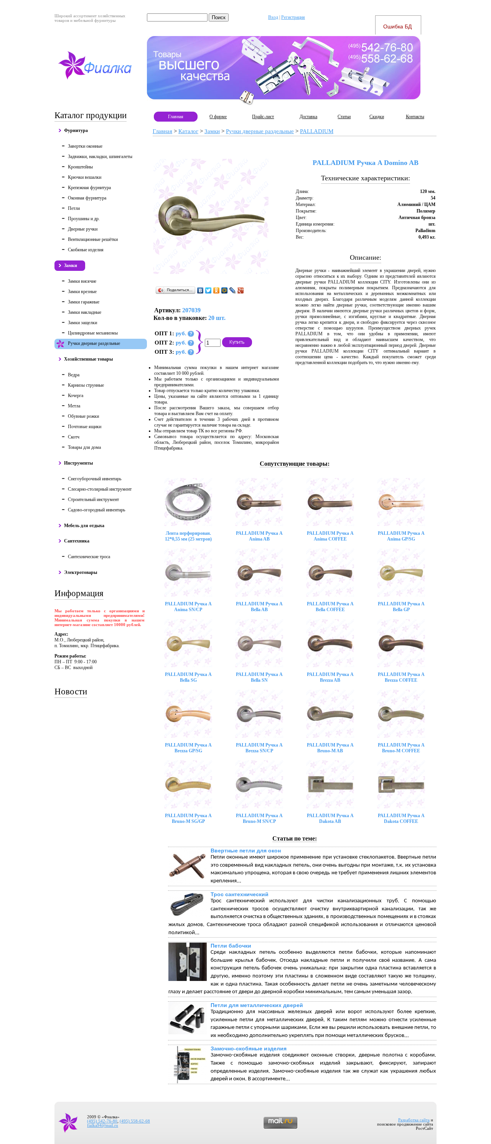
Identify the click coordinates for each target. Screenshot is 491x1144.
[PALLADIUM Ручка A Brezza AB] (330, 643)
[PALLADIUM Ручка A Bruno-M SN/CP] (259, 784)
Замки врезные (82, 291)
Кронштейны (80, 167)
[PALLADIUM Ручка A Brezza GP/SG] (188, 714)
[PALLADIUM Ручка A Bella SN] (259, 643)
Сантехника (76, 541)
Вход (273, 17)
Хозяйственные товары (88, 359)
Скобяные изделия (86, 249)
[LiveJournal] (233, 290)
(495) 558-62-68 (135, 1121)
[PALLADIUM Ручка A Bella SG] (188, 643)
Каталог (188, 131)
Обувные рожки (83, 416)
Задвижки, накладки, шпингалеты (100, 156)
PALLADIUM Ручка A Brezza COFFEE (401, 677)
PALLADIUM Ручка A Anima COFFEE (330, 536)
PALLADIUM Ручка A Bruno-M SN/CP (259, 818)
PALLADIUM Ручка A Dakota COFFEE (401, 818)
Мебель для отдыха (84, 525)
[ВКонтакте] (200, 290)
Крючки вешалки (84, 177)
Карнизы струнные (86, 385)
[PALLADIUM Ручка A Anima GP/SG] (401, 502)
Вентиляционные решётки (93, 239)
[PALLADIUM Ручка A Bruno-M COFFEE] (401, 714)
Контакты (415, 116)
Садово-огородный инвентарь (96, 510)
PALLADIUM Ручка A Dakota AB (330, 818)
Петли (74, 208)
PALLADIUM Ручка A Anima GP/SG (401, 536)
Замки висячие (82, 281)
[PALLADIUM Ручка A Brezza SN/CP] (259, 714)
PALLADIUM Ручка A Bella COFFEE (330, 606)
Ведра (73, 374)
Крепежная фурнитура (89, 187)
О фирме (218, 116)
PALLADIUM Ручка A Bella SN (259, 677)
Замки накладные (84, 312)
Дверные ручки (82, 229)
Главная (175, 116)
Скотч (73, 437)
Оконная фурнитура (87, 198)
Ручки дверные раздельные (94, 343)
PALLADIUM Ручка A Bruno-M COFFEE (401, 747)
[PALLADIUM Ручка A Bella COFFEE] (330, 573)
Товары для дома (84, 447)
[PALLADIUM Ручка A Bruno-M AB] (330, 714)
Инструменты (78, 463)
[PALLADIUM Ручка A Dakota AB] (330, 784)
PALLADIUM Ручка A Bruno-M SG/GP (188, 818)
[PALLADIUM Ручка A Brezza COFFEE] (401, 643)
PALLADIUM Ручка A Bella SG (188, 677)
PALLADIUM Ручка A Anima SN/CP (188, 606)
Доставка (308, 116)
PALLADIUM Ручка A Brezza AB (330, 677)
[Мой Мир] (225, 290)
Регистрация (293, 17)
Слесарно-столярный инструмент (100, 489)
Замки (70, 265)
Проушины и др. (84, 218)
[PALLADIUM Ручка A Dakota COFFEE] (401, 784)
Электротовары (80, 572)
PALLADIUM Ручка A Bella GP (401, 606)
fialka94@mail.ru (102, 1125)
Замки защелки (82, 322)
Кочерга (75, 395)
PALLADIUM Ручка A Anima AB (259, 536)
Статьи (344, 116)
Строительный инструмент (93, 499)
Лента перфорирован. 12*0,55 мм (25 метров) (188, 536)
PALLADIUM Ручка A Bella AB (259, 606)
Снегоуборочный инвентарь (94, 478)
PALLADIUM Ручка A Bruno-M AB (330, 747)
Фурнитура (76, 130)
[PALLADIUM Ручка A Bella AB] (259, 573)
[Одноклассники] (217, 290)
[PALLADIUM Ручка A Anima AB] (259, 502)
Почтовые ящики (84, 426)
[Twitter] (208, 290)
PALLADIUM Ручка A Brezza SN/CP (259, 747)
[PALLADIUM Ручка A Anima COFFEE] (330, 502)
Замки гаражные (83, 302)
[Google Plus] (241, 290)
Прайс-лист (263, 116)
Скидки (376, 116)
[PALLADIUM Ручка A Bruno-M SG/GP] (188, 784)
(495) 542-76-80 (102, 1121)
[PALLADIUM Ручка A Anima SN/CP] (188, 573)
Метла (74, 406)
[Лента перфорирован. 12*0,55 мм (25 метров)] (188, 502)
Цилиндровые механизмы (93, 333)
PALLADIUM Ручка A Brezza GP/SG (188, 747)
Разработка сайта (414, 1120)
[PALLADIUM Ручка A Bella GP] (401, 573)
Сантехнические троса (89, 556)
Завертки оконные (85, 146)
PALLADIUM (316, 131)
